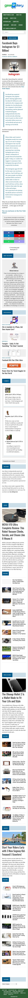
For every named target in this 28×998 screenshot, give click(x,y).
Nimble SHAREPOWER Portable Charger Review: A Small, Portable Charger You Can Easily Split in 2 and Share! (19, 613)
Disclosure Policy (7, 991)
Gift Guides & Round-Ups (9, 28)
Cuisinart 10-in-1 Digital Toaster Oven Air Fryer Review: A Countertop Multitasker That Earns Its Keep (19, 602)
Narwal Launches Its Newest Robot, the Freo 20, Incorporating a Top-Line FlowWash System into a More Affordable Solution (19, 898)
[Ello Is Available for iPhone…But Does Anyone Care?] (14, 322)
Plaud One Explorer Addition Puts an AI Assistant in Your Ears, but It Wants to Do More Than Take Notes (19, 745)
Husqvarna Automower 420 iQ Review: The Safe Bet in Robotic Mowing (19, 648)
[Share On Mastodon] (19, 241)
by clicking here (14, 492)
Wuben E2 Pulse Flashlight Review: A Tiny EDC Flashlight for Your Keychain (19, 632)
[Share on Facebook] (9, 232)
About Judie (4, 990)
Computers (16, 22)
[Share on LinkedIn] (9, 235)
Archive (5, 994)
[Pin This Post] (19, 235)
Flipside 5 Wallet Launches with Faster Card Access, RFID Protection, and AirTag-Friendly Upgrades (19, 962)
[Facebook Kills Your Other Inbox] (14, 356)
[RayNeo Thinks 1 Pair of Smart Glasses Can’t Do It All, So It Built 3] (6, 791)
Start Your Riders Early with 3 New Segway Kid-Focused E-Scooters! (13, 850)
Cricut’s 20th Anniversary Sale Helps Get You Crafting (19, 807)
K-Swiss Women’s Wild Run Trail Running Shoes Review (19, 639)
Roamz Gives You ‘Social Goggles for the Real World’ (14, 371)
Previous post (15, 247)
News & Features (6, 324)
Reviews (5, 505)
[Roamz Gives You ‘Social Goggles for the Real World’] (14, 366)
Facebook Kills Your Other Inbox (12, 360)
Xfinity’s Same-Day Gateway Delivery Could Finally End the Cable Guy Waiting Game (19, 953)
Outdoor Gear (7, 22)
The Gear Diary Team (12, 990)
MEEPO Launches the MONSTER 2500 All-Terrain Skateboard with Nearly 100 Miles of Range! (19, 926)
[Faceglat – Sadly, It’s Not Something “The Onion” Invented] (14, 339)
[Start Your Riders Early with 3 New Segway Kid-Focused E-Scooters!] (14, 844)
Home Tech (18, 15)
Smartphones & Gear (8, 15)
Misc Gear (13, 25)
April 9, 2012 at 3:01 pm (16, 416)
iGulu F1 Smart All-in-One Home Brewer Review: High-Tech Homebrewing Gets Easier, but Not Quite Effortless (19, 591)
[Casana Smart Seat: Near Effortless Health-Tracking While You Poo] (6, 937)
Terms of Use (23, 993)
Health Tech (13, 18)
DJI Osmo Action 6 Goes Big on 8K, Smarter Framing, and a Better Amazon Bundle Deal (19, 780)
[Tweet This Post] (19, 232)
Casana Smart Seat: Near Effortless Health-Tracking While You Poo (19, 935)
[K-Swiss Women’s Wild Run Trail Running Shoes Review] (6, 642)
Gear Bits (4, 368)
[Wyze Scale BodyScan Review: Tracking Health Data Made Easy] (6, 583)
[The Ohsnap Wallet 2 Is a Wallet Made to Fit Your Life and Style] (14, 691)
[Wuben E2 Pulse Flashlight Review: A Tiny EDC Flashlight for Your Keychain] (6, 634)
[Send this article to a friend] (9, 238)
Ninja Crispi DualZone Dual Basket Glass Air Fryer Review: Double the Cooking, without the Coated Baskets (19, 772)
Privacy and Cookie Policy (18, 991)
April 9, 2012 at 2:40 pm (14, 394)
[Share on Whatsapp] (9, 241)
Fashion (20, 25)
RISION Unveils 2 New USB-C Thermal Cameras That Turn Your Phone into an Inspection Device (19, 908)
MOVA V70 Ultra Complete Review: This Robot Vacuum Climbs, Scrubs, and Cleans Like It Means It (13, 531)
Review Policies (21, 990)
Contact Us (10, 994)
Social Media (11, 54)
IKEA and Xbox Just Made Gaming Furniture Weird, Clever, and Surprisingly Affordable (18, 754)
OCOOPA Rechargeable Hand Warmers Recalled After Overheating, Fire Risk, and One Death (19, 917)
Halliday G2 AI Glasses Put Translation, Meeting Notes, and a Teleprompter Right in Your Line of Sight (19, 944)
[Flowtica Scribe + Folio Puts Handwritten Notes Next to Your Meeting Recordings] (6, 765)
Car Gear (5, 18)
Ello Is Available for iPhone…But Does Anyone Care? (12, 328)
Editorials (5, 341)
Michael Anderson (12, 56)
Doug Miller (7, 416)
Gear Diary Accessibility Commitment (11, 993)
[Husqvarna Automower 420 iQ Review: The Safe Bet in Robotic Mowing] (6, 650)
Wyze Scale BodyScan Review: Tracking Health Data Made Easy (18, 581)
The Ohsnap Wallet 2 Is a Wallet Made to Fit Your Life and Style (13, 697)
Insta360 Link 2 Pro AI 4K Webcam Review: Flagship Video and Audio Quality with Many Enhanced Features (19, 623)
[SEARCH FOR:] (14, 32)
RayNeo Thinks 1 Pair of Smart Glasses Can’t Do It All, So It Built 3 (18, 789)
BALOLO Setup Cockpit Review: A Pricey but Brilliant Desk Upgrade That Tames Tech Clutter (19, 657)
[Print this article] (19, 238)
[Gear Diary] (14, 5)
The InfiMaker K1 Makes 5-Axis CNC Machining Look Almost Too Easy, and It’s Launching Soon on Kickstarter (19, 818)
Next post (13, 249)
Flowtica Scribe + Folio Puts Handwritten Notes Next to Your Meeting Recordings (19, 763)
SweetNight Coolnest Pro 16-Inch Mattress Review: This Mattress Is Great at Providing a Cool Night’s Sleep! (19, 799)
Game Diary (6, 25)
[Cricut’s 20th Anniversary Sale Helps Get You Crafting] (6, 810)
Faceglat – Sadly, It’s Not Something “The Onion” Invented (12, 344)
